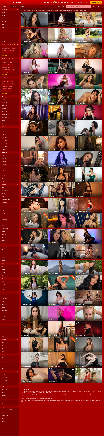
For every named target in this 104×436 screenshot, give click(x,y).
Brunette (4, 395)
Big (2, 333)
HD (2, 123)
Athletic (3, 360)
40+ (3, 275)
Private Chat (5, 102)
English (3, 260)
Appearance (5, 292)
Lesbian (4, 38)
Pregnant (4, 86)
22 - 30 (3, 269)
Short (3, 404)
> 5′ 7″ (3, 383)
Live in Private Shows (8, 44)
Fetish (3, 33)
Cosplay (4, 161)
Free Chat (4, 99)
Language (4, 246)
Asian (3, 81)
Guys (14, 6)
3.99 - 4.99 (4, 143)
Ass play (4, 62)
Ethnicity (4, 278)
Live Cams (46, 2)
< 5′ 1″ (3, 374)
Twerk (3, 181)
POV (3, 173)
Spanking (4, 240)
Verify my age (89, 285)
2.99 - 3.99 (4, 140)
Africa (3, 421)
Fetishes (4, 184)
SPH (3, 237)
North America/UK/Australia (9, 409)
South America (5, 415)
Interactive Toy (5, 114)
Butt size (4, 339)
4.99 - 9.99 (4, 146)
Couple (3, 41)
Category (4, 9)
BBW (3, 368)
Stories (3, 120)
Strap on (4, 88)
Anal (3, 53)
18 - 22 (3, 266)
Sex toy (4, 50)
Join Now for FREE (96, 2)
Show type (4, 96)
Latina (3, 287)
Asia (3, 418)
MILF (3, 83)
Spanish (4, 249)
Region (4, 406)
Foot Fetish (4, 213)
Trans (3, 36)
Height (3, 371)
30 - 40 (3, 272)
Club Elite (59, 2)
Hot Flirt (4, 21)
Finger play (11, 50)
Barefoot (4, 67)
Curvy (3, 366)
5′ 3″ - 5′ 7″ (4, 380)
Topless (13, 48)
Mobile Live (4, 108)
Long (3, 401)
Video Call (4, 105)
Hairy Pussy (10, 81)
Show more (4, 55)
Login (86, 2)
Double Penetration (7, 167)
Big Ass (10, 88)
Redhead (4, 398)
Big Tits (8, 83)
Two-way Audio (5, 117)
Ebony (3, 284)
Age (3, 263)
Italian (3, 254)
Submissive (4, 243)
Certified (4, 15)
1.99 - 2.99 (4, 137)
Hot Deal (4, 129)
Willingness (5, 152)
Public (3, 91)
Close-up (10, 64)
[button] (96, 6)
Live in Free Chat (6, 58)
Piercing (4, 304)
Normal (3, 330)
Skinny (3, 357)
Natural (3, 301)
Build (3, 354)
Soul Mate (4, 24)
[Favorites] (68, 2)
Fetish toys (4, 211)
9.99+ (3, 149)
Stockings (4, 310)
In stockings (5, 72)
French (3, 257)
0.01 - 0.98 (4, 132)
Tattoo (11, 72)
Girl (2, 18)
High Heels (4, 219)
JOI (2, 222)
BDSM (3, 193)
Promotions (56, 2)
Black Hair (4, 389)
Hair (3, 386)
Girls (4, 6)
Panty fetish (5, 228)
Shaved (4, 307)
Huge (3, 336)
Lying (13, 69)
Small (3, 342)
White (3, 290)
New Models (51, 2)
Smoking (4, 234)
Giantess (4, 216)
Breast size (5, 325)
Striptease (4, 178)
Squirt (10, 86)
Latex (3, 225)
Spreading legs (6, 69)
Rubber (3, 322)
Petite (3, 295)
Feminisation (5, 208)
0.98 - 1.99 (4, 135)
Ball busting (5, 190)
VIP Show (4, 111)
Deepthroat (4, 164)
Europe (3, 412)
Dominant (4, 205)
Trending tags (5, 77)
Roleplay (4, 231)
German (9, 91)
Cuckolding (4, 202)
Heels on (10, 67)
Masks (3, 319)
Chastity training (6, 199)
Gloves (3, 316)
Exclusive (4, 12)
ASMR (3, 155)
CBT (3, 196)
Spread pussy (5, 48)
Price (3, 126)
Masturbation (9, 53)
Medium (4, 363)
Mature (3, 27)
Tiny (3, 328)
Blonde (3, 392)
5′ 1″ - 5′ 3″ (4, 377)
